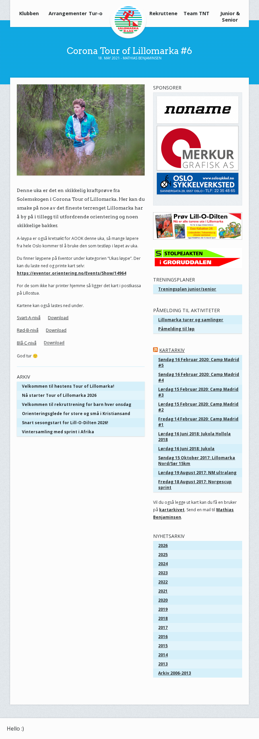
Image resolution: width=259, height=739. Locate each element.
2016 (163, 636)
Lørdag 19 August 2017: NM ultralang (197, 472)
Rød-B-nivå (27, 330)
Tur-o (96, 13)
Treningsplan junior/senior (187, 289)
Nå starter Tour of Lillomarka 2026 (59, 395)
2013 (163, 664)
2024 (163, 564)
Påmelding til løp (176, 329)
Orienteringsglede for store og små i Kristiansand (76, 413)
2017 (163, 627)
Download (58, 317)
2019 (163, 609)
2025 (163, 554)
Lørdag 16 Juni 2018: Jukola (186, 448)
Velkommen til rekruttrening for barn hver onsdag (76, 404)
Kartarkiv (171, 350)
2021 (163, 591)
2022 (163, 582)
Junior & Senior (230, 16)
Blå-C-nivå (26, 343)
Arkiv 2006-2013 (174, 673)
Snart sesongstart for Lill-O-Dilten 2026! (65, 423)
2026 (163, 545)
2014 (163, 655)
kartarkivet (171, 510)
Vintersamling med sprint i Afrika (58, 432)
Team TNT (196, 13)
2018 (163, 618)
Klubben (29, 13)
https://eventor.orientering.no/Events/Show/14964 (71, 273)
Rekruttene (163, 13)
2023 (163, 573)
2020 (163, 600)
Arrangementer (63, 13)
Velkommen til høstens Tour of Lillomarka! (68, 386)
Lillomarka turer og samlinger (190, 320)
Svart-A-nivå (28, 317)
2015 (163, 646)
